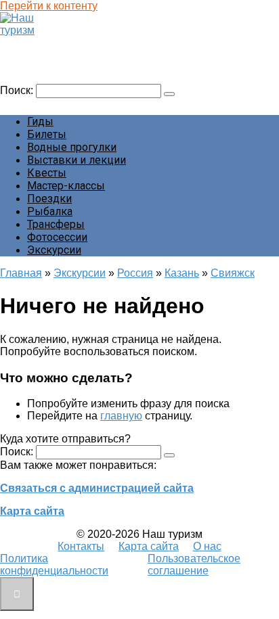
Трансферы (56, 224)
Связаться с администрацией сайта (97, 488)
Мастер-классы (66, 185)
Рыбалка (49, 211)
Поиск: (18, 90)
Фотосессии (57, 237)
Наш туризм (36, 43)
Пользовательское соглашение (194, 564)
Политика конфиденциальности (54, 564)
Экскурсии (54, 250)
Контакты (81, 546)
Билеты (46, 134)
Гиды (40, 121)
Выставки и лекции (76, 160)
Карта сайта (32, 511)
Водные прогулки (71, 147)
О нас (207, 546)
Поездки (49, 198)
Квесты (46, 172)
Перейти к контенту (49, 6)
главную (121, 415)
